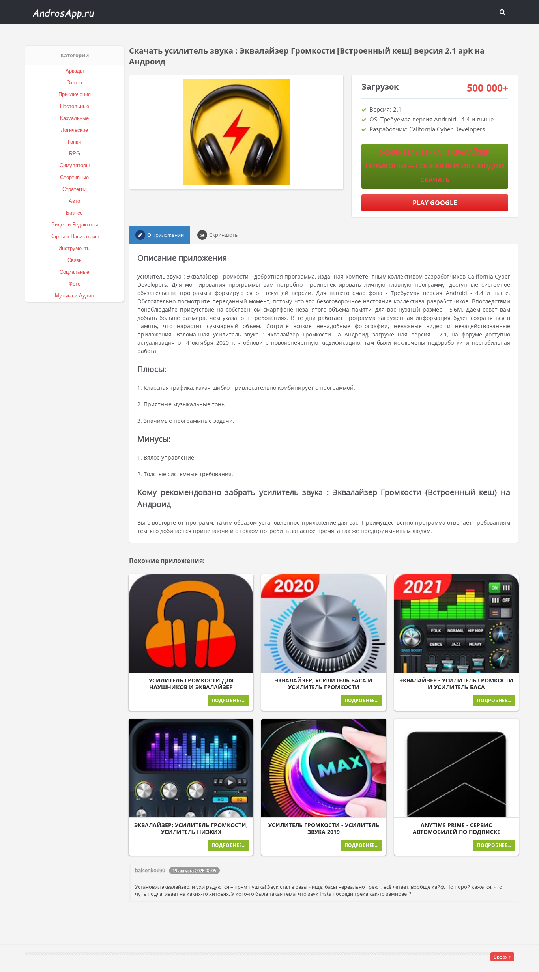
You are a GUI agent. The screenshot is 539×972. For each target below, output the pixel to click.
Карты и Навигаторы (74, 236)
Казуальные (74, 118)
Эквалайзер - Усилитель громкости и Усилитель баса (456, 684)
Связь (74, 260)
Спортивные (74, 177)
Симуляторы (75, 165)
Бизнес (74, 213)
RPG (74, 154)
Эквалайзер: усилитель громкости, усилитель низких (191, 829)
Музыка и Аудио (74, 296)
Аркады (75, 71)
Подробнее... (228, 700)
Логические (74, 130)
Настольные (74, 106)
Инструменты (74, 248)
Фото (74, 284)
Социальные (74, 272)
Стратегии (74, 189)
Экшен (74, 83)
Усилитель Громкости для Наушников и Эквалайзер (191, 684)
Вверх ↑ (502, 956)
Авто (74, 201)
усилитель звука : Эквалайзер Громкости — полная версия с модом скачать (434, 166)
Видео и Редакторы (74, 225)
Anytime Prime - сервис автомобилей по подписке (456, 829)
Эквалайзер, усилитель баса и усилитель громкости (323, 684)
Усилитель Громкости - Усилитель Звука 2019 (323, 829)
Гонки (74, 142)
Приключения (74, 94)
